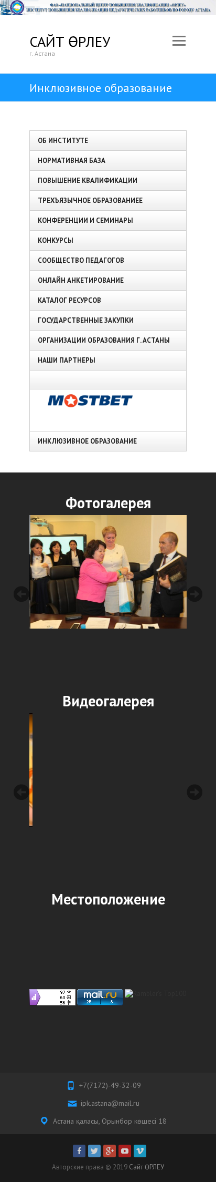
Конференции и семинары (85, 220)
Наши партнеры (66, 360)
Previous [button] (21, 594)
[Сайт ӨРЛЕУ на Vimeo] (140, 1151)
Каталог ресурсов (69, 300)
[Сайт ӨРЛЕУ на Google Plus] (109, 1151)
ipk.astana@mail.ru (110, 1103)
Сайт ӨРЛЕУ (69, 41)
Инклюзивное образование (87, 441)
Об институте (63, 140)
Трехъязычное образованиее (90, 200)
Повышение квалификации (87, 180)
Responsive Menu (179, 41)
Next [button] (194, 594)
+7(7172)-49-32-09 (110, 1085)
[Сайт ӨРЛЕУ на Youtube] (124, 1151)
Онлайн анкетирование (81, 280)
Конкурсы (55, 240)
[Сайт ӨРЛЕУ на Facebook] (79, 1151)
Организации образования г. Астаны (104, 340)
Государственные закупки (86, 320)
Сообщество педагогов (81, 260)
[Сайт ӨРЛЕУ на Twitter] (94, 1151)
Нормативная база (71, 160)
